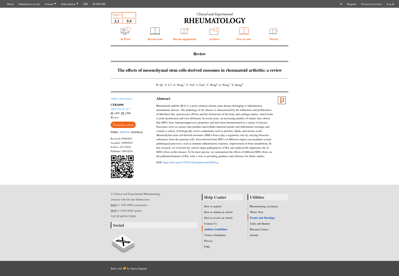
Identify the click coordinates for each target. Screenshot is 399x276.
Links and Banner (260, 223)
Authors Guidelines (215, 229)
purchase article (124, 125)
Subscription (68, 4)
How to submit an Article (218, 212)
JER (85, 4)
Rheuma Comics (259, 229)
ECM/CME (99, 4)
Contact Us (210, 223)
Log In (390, 4)
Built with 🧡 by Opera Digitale (129, 268)
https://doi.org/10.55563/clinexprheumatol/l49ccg (191, 162)
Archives (214, 39)
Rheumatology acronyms (264, 206)
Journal (49, 4)
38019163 (124, 132)
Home (10, 4)
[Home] (214, 17)
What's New (256, 212)
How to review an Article (218, 218)
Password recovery (371, 4)
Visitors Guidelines (215, 235)
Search (273, 39)
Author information (121, 98)
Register (351, 4)
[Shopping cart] (341, 4)
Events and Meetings (262, 218)
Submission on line (29, 4)
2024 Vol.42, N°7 (121, 109)
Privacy (208, 241)
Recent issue (155, 39)
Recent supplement (184, 39)
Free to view (244, 39)
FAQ (206, 246)
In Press (125, 39)
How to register (213, 206)
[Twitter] (123, 241)
